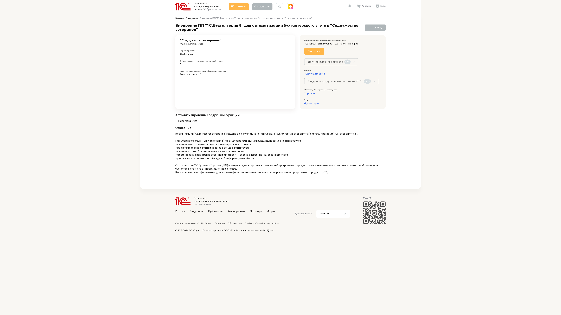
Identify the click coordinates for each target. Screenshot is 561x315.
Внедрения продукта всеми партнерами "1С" (339, 81)
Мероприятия (236, 211)
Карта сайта (273, 223)
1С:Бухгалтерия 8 (314, 73)
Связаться (314, 51)
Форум (271, 211)
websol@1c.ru (267, 230)
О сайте (179, 223)
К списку (377, 27)
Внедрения (192, 18)
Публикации (216, 211)
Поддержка (220, 223)
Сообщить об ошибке (255, 223)
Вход (383, 6)
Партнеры (256, 211)
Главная (179, 18)
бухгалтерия (312, 103)
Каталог (180, 211)
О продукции (262, 6)
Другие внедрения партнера (329, 61)
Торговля (309, 93)
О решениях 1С (192, 223)
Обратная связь (235, 223)
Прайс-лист (206, 223)
